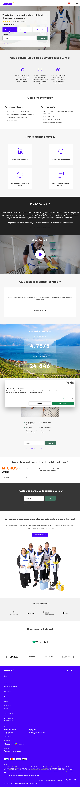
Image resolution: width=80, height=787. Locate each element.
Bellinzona (28, 766)
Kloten (37, 768)
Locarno (59, 768)
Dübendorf (6, 768)
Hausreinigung (7, 710)
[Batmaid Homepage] (8, 3)
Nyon (29, 769)
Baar (17, 766)
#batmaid (41, 780)
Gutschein (6, 708)
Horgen (34, 768)
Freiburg (22, 768)
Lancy (49, 768)
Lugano (67, 768)
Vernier (29, 771)
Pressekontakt (7, 698)
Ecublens (12, 768)
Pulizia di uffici (40, 29)
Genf (26, 768)
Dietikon (68, 766)
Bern (32, 766)
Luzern (63, 768)
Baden (20, 766)
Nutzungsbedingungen (32, 783)
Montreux (14, 769)
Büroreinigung (7, 715)
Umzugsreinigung (8, 713)
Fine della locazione (25, 29)
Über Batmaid (7, 683)
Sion (73, 769)
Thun (19, 771)
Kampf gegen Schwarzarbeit (11, 686)
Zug (72, 771)
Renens (49, 769)
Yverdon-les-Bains (62, 771)
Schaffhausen (60, 769)
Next (73, 613)
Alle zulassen (62, 403)
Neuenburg (24, 769)
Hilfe (5, 722)
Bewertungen (7, 691)
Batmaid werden (8, 688)
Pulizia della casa (9, 29)
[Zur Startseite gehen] (9, 670)
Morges (19, 769)
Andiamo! (42, 38)
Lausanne (54, 768)
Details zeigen (67, 398)
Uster (22, 771)
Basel (24, 766)
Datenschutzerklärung (19, 783)
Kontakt (6, 701)
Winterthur (54, 771)
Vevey (33, 771)
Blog (5, 696)
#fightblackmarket (57, 780)
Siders (70, 769)
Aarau (5, 766)
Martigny (72, 768)
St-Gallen (11, 771)
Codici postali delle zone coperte (32, 504)
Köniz (41, 768)
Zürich (5, 772)
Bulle (44, 766)
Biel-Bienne (36, 766)
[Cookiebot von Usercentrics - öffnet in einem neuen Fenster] (67, 382)
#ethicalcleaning (48, 780)
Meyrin (5, 769)
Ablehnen (39, 403)
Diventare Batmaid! (40, 534)
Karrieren (6, 693)
